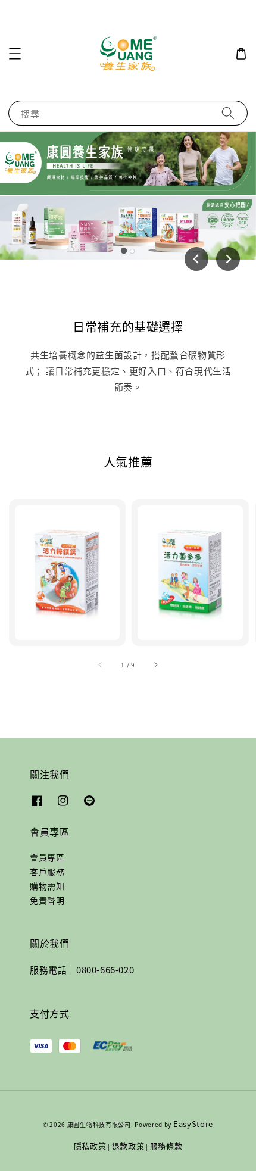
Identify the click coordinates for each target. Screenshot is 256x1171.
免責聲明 (47, 900)
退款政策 (128, 1145)
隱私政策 (90, 1145)
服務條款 (166, 1145)
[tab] (124, 251)
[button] (15, 53)
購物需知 (47, 886)
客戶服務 (47, 872)
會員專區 (47, 857)
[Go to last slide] (196, 259)
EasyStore (193, 1123)
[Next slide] (228, 259)
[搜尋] (228, 112)
